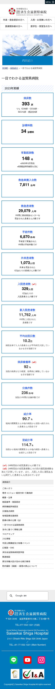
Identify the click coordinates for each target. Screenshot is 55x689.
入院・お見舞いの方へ (41, 19)
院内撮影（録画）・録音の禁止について (19, 565)
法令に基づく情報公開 (12, 529)
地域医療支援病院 (10, 515)
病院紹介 (14, 68)
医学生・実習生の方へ (41, 26)
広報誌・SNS (8, 547)
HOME (5, 68)
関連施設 (6, 556)
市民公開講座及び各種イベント (16, 543)
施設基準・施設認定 (11, 501)
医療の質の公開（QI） (12, 520)
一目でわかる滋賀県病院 (13, 524)
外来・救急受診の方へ (13, 19)
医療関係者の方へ (13, 26)
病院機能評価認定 (10, 506)
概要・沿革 (7, 497)
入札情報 (6, 538)
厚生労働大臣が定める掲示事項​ (16, 561)
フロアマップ (8, 534)
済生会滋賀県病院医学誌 (13, 552)
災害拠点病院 (8, 511)
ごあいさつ (7, 488)
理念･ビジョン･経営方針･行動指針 (17, 492)
